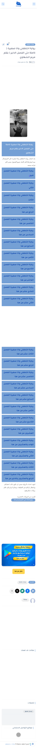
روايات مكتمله (30, 44)
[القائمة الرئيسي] (34, 4)
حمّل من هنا (19, 571)
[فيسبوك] (18, 735)
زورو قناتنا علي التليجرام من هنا (23, 500)
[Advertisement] (18, 26)
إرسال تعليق (28, 711)
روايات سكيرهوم (10, 744)
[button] (27, 591)
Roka (30, 62)
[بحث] (3, 4)
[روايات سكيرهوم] (18, 4)
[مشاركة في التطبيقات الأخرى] (12, 591)
